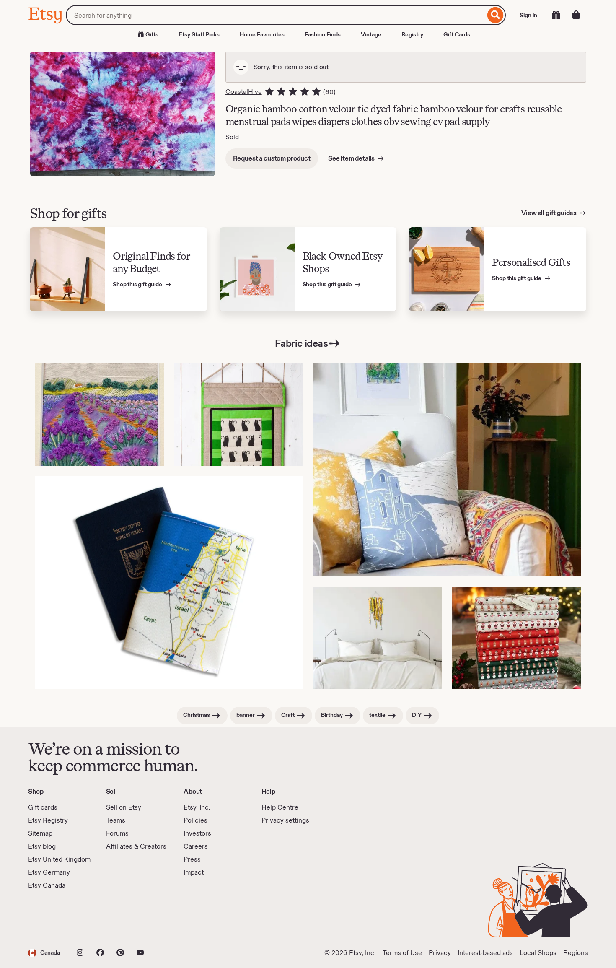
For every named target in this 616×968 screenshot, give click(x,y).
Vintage (371, 34)
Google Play (119, 913)
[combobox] (275, 15)
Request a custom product (272, 158)
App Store (56, 913)
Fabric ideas (301, 343)
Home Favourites (262, 34)
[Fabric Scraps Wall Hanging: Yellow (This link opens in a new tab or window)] (377, 638)
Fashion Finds (323, 34)
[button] (44, 952)
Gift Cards (456, 34)
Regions (575, 953)
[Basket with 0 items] (576, 15)
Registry (412, 34)
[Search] (495, 15)
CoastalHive (243, 92)
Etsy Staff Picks (199, 34)
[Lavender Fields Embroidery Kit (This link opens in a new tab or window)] (99, 414)
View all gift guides (549, 213)
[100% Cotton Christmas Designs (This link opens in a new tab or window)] (516, 638)
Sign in (528, 15)
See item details (352, 158)
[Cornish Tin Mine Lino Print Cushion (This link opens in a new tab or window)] (447, 469)
